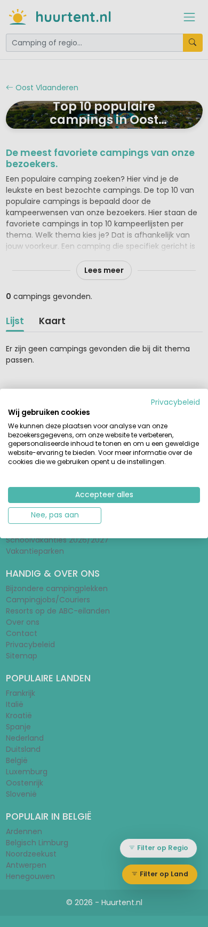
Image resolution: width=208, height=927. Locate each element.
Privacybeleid (175, 402)
